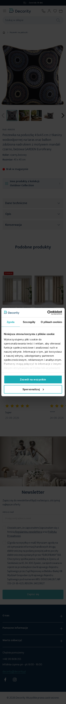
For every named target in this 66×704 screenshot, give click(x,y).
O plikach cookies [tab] (51, 322)
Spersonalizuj (31, 389)
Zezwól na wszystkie (33, 379)
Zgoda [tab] (10, 322)
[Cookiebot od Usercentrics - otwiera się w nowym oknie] (47, 312)
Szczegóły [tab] (29, 322)
